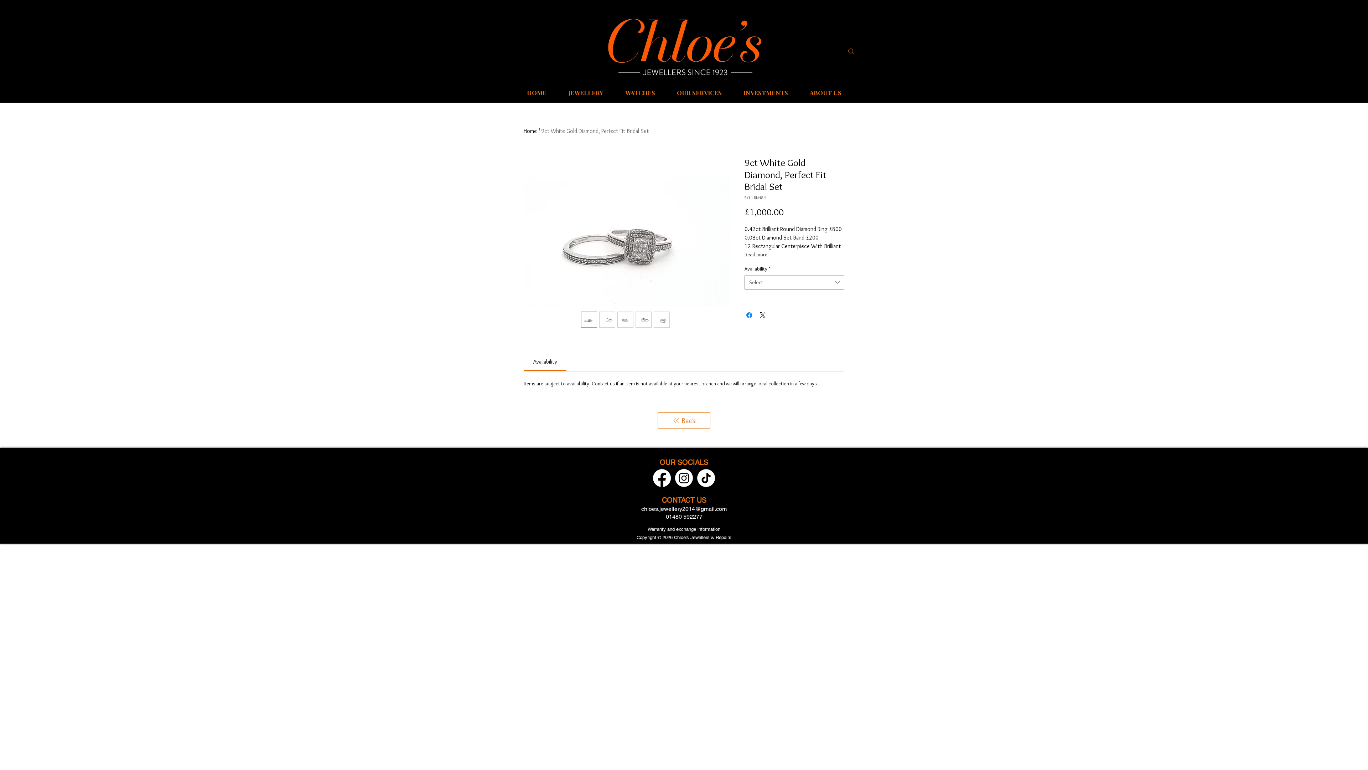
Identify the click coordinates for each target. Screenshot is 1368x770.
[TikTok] (706, 478)
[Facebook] (662, 478)
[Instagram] (684, 478)
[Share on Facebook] (749, 315)
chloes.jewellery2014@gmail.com (684, 508)
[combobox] (794, 282)
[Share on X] (762, 315)
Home (530, 131)
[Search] (851, 51)
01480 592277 (684, 516)
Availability (758, 269)
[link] (545, 361)
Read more (756, 254)
